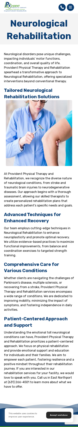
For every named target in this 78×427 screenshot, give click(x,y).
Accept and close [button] (59, 415)
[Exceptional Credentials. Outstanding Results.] (15, 6)
